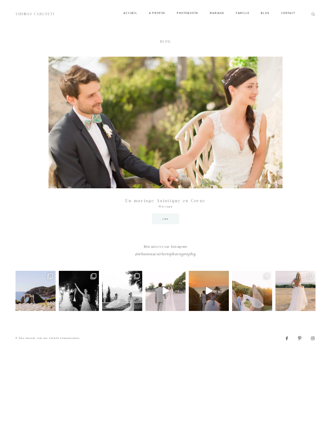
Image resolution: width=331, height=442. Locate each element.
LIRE (165, 219)
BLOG (265, 13)
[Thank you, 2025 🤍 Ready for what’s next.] (252, 291)
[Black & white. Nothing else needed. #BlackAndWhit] (122, 291)
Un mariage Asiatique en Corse (165, 201)
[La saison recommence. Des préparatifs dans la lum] (79, 291)
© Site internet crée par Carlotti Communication (48, 338)
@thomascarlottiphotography (165, 254)
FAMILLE (243, 13)
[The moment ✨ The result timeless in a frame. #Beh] (165, 291)
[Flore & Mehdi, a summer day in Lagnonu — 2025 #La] (209, 291)
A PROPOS (157, 13)
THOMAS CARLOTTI (35, 14)
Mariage (166, 206)
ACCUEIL (130, 13)
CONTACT (288, 13)
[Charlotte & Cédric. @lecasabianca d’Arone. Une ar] (36, 291)
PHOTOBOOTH (187, 13)
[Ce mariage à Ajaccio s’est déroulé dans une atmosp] (295, 291)
